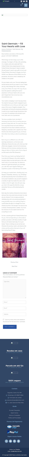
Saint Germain (16, 49)
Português (6, 1)
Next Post (14, 266)
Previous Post (14, 262)
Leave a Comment (7, 49)
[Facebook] (26, 1)
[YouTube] (24, 1)
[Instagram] (21, 1)
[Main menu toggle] (25, 5)
